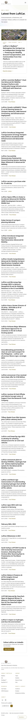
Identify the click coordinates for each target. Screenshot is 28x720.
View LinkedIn (8, 649)
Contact (17, 691)
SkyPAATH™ (4, 682)
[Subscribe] (11, 706)
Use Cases (3, 688)
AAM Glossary (4, 691)
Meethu (3, 675)
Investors (17, 688)
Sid (2, 678)
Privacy (3, 715)
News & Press (18, 680)
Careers (17, 678)
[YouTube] (5, 700)
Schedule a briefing (20, 693)
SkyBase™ (4, 680)
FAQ (16, 682)
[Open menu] (25, 2)
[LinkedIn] (2, 700)
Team (16, 675)
